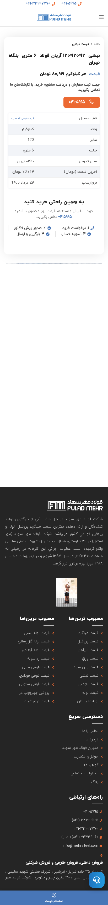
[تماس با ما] (97, 880)
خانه (97, 44)
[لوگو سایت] (54, 16)
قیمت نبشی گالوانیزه (22, 119)
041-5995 (77, 102)
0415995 (65, 216)
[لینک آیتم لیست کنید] (78, 633)
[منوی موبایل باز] (101, 17)
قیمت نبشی (80, 44)
